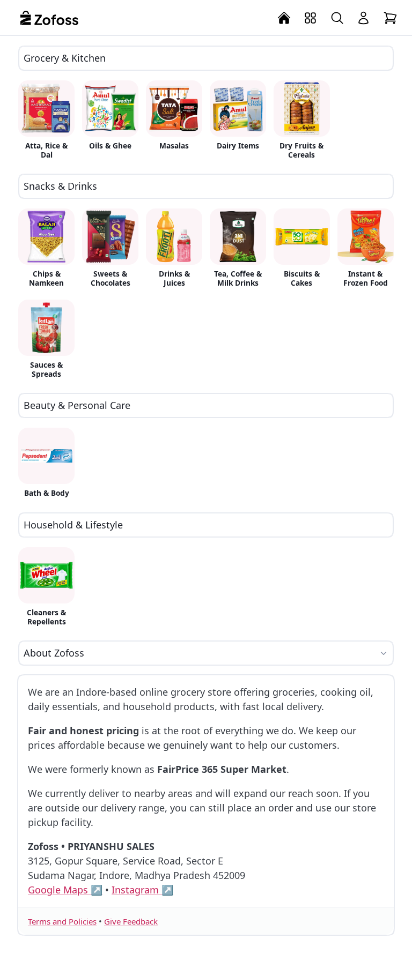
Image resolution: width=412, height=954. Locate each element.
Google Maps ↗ (65, 889)
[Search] (337, 18)
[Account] (363, 18)
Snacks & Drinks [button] (60, 186)
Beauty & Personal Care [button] (77, 405)
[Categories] (310, 18)
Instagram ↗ (142, 889)
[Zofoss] (50, 17)
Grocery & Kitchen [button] (65, 57)
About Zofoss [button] (54, 652)
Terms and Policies (62, 921)
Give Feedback (131, 921)
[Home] (284, 18)
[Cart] (390, 18)
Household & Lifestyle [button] (73, 524)
